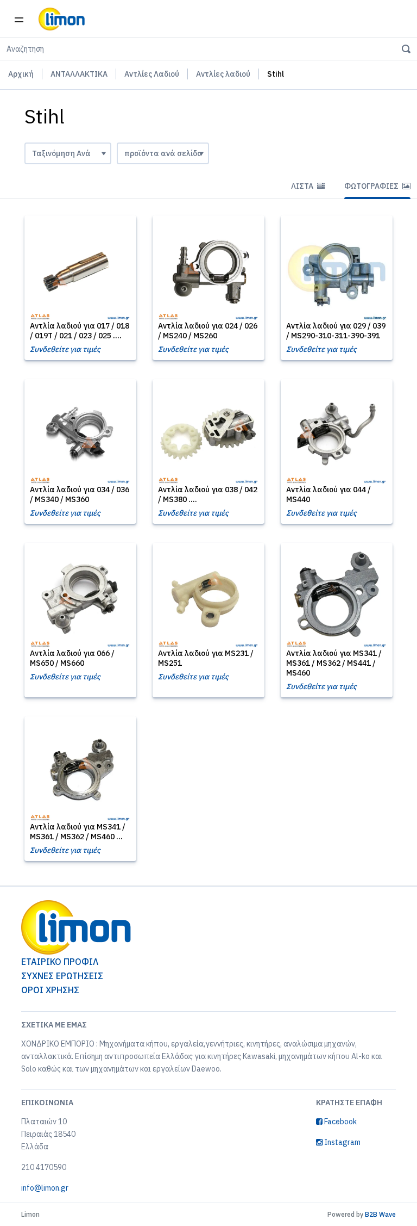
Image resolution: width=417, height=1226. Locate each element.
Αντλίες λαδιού (223, 74)
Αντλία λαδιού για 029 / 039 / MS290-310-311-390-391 (336, 330)
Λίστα (303, 186)
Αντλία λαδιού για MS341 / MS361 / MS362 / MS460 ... (77, 831)
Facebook (340, 1121)
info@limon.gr (44, 1188)
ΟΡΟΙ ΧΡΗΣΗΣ (50, 989)
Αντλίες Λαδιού (151, 74)
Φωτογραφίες (372, 186)
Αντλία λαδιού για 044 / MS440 (328, 494)
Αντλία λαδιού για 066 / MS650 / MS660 (72, 658)
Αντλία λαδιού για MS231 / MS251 (206, 658)
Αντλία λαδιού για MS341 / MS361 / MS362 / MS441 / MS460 (334, 663)
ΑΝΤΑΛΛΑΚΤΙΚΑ (79, 74)
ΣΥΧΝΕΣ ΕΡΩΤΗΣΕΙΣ (62, 975)
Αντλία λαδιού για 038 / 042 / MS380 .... (207, 494)
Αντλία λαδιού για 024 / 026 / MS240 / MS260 (207, 330)
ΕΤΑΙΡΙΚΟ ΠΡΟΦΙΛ (59, 961)
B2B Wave (380, 1214)
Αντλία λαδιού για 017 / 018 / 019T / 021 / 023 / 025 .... (79, 330)
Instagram (342, 1142)
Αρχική (21, 74)
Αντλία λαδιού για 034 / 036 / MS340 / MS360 (79, 494)
